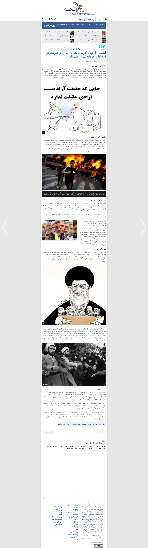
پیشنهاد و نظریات (73, 517)
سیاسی (101, 509)
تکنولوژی (75, 521)
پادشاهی (75, 516)
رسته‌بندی (82, 19)
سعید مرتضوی (58, 252)
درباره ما (99, 19)
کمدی (76, 536)
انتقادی (76, 511)
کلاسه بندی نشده (73, 534)
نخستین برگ (105, 19)
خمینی (60, 521)
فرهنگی (96, 509)
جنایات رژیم (74, 522)
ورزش (76, 539)
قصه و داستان (74, 532)
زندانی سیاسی (74, 526)
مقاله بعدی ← (47, 432)
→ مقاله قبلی (101, 432)
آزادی (101, 516)
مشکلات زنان (74, 537)
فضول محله (74, 7)
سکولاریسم (58, 524)
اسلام (60, 507)
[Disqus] (74, 464)
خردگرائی (59, 509)
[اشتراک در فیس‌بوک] (79, 49)
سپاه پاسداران (58, 506)
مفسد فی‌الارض (93, 142)
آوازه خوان (100, 519)
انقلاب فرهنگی (58, 511)
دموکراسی (95, 514)
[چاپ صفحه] (74, 49)
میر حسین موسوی (63, 424)
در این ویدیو (101, 193)
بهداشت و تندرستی (72, 512)
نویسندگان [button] (91, 19)
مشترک (52, 19)
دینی (76, 524)
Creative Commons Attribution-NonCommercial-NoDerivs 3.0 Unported (92, 540)
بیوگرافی (75, 514)
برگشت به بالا (47, 498)
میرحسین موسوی (57, 516)
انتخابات (75, 509)
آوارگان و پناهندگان (72, 506)
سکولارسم (88, 514)
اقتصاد (76, 507)
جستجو (43, 19)
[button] (74, 172)
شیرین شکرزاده (91, 61)
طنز (77, 529)
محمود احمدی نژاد (57, 519)
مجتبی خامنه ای (57, 522)
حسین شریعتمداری (99, 140)
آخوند (60, 512)
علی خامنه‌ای (83, 69)
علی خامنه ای (75, 424)
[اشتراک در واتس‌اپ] (76, 49)
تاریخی (76, 519)
